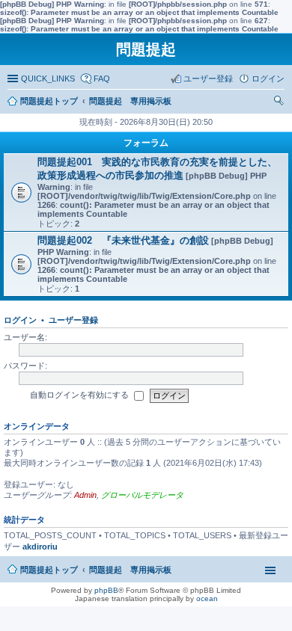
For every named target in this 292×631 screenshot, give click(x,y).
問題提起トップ (49, 569)
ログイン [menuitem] (268, 78)
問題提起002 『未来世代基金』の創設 (123, 240)
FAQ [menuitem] (102, 78)
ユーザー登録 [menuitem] (208, 78)
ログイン (20, 320)
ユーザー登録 (73, 320)
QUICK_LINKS (48, 78)
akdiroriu (40, 546)
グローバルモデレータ (142, 494)
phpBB (106, 590)
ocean (207, 598)
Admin (85, 494)
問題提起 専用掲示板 (130, 569)
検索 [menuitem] (280, 102)
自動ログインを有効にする (80, 394)
